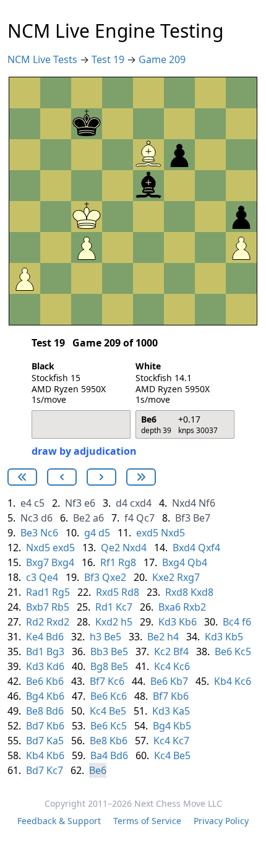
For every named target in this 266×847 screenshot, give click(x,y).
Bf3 (183, 518)
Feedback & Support (59, 821)
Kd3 (167, 622)
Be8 (34, 711)
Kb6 (188, 622)
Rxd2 (57, 622)
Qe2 (110, 547)
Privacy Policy (221, 821)
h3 (95, 636)
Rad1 (37, 592)
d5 (104, 533)
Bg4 (35, 696)
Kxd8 (202, 592)
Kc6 (181, 666)
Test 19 (109, 59)
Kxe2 (163, 577)
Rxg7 (188, 577)
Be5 (112, 636)
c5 (39, 503)
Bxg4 (62, 562)
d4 (121, 503)
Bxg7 (37, 562)
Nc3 (29, 518)
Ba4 (99, 755)
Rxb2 (194, 607)
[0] (22, 477)
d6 (47, 518)
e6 (89, 503)
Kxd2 (106, 622)
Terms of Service (147, 821)
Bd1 (35, 651)
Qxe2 (114, 577)
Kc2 (162, 651)
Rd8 (130, 592)
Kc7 (124, 607)
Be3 (29, 533)
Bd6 (55, 636)
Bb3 (99, 651)
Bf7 (97, 681)
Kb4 (223, 681)
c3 (31, 577)
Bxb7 (37, 607)
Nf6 (207, 503)
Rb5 (60, 607)
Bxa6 (169, 607)
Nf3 (73, 503)
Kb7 (179, 681)
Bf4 (181, 651)
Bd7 (35, 726)
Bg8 (99, 666)
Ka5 (181, 711)
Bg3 (55, 651)
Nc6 (49, 533)
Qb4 (197, 562)
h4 (173, 636)
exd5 (147, 533)
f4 (129, 518)
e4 (26, 503)
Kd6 (55, 666)
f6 (246, 622)
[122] (62, 477)
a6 (98, 518)
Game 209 (162, 59)
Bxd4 (184, 547)
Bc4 (231, 622)
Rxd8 (176, 592)
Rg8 (127, 562)
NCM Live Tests (43, 59)
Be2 (81, 518)
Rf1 (108, 562)
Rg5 (61, 592)
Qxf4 (209, 547)
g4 (90, 533)
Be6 (223, 651)
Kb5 (234, 636)
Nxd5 (173, 533)
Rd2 (35, 622)
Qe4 (48, 577)
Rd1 (104, 607)
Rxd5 (107, 592)
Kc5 (242, 651)
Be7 (201, 518)
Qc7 (145, 518)
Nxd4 (184, 503)
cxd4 (141, 503)
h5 (126, 622)
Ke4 (34, 636)
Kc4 (162, 666)
